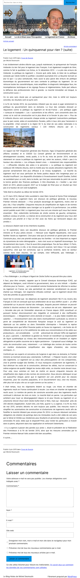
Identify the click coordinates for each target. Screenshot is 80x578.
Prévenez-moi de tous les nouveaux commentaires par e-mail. (35, 548)
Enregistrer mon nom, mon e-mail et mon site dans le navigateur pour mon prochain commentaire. (40, 542)
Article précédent (70, 46)
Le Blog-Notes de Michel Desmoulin (35, 30)
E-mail (9, 520)
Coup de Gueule (27, 58)
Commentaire (12, 486)
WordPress (72, 576)
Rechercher (70, 2)
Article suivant (8, 41)
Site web (10, 531)
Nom (9, 510)
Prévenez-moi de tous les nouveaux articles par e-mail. (32, 553)
